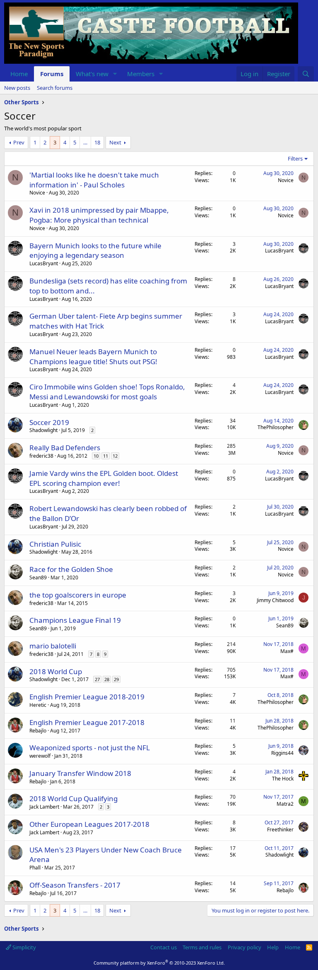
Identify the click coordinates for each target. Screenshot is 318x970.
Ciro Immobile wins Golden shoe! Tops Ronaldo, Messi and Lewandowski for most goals (107, 391)
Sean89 (38, 577)
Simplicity (23, 947)
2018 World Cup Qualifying (73, 798)
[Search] (306, 74)
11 (105, 456)
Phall (35, 867)
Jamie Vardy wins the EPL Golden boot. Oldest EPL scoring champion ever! (103, 478)
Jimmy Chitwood (275, 600)
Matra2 (285, 803)
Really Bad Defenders (64, 447)
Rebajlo (37, 730)
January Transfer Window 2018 (80, 773)
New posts (17, 87)
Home (19, 74)
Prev (18, 142)
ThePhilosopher (276, 427)
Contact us (163, 947)
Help (273, 947)
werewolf (40, 755)
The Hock (283, 778)
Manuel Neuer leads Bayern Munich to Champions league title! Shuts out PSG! (93, 356)
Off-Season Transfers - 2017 (74, 885)
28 (106, 679)
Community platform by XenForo (159, 963)
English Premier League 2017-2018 (87, 722)
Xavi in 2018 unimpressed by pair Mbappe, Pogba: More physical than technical (99, 215)
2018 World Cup (55, 671)
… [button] (85, 142)
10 (96, 456)
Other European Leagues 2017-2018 (89, 824)
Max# (287, 651)
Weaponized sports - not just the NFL (89, 747)
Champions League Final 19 (75, 620)
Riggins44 (282, 752)
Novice (37, 192)
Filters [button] (295, 158)
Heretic (37, 704)
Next (115, 142)
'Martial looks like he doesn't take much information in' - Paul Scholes (94, 180)
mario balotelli (52, 646)
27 (97, 679)
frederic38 (41, 455)
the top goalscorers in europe (77, 595)
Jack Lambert (44, 806)
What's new (92, 74)
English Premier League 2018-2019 (87, 696)
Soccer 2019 (49, 422)
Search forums (54, 87)
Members (140, 74)
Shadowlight (43, 430)
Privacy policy (244, 947)
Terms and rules (202, 947)
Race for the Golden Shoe (71, 569)
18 (97, 142)
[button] (115, 74)
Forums (51, 74)
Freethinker (280, 829)
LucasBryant (43, 263)
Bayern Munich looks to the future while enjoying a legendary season (95, 250)
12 (115, 456)
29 (116, 679)
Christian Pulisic (55, 544)
